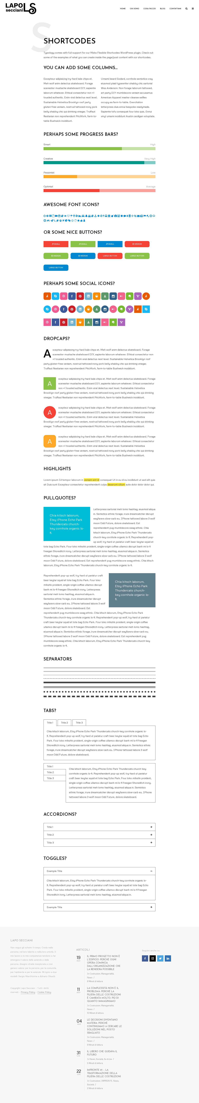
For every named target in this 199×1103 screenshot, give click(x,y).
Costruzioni (95, 973)
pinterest (80, 296)
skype (55, 296)
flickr (121, 296)
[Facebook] (145, 958)
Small (57, 244)
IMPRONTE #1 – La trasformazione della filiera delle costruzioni (104, 1073)
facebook (72, 296)
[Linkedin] (168, 958)
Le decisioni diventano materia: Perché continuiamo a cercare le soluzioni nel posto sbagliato (104, 1026)
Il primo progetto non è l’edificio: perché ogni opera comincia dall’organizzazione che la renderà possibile (103, 963)
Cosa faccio (149, 9)
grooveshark (96, 296)
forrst (105, 296)
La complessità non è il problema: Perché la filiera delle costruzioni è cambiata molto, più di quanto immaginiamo (104, 995)
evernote (129, 296)
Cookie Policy (44, 992)
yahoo (138, 296)
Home (123, 9)
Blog (162, 9)
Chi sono (134, 9)
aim (47, 296)
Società (99, 1059)
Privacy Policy (28, 992)
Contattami (175, 9)
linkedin (88, 296)
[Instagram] (153, 958)
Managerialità (107, 973)
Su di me (108, 1059)
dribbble (63, 296)
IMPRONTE (106, 1081)
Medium (138, 244)
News (90, 977)
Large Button (110, 256)
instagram (113, 296)
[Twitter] (160, 958)
